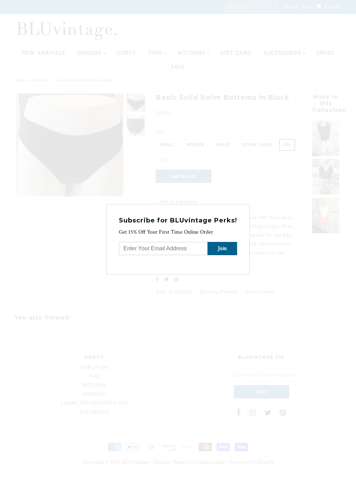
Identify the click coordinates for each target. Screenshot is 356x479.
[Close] (245, 208)
